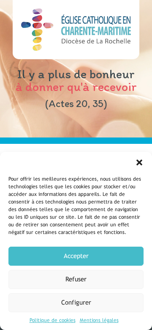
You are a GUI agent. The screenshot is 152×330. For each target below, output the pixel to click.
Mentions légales (99, 320)
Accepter (76, 255)
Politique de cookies (53, 320)
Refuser (76, 279)
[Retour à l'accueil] (76, 29)
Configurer (76, 302)
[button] (139, 162)
